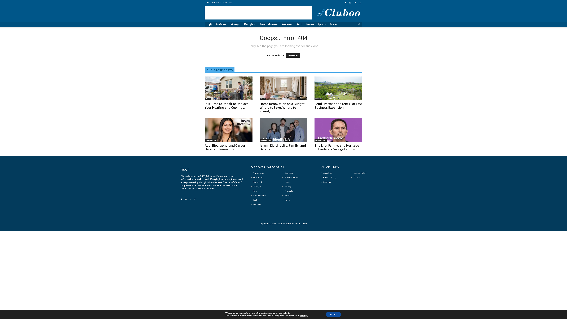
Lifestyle (248, 24)
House (310, 24)
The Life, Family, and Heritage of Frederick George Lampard (337, 147)
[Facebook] (345, 2)
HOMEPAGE (293, 55)
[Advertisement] (258, 12)
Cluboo (304, 223)
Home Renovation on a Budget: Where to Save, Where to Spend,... (282, 107)
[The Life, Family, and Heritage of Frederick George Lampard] (338, 130)
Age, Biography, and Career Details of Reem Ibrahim (225, 147)
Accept (333, 314)
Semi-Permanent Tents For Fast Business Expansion (338, 106)
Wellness (287, 24)
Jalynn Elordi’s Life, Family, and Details (283, 147)
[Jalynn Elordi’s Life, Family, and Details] (283, 130)
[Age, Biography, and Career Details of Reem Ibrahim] (228, 130)
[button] (358, 24)
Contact (227, 2)
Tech (299, 24)
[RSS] (355, 2)
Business (221, 24)
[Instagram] (350, 2)
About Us (216, 2)
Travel (333, 24)
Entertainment (269, 24)
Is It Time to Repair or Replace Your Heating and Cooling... (227, 106)
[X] (360, 2)
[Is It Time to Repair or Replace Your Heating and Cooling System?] (228, 88)
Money (234, 24)
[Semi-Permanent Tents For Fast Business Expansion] (338, 88)
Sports (322, 24)
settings (304, 315)
